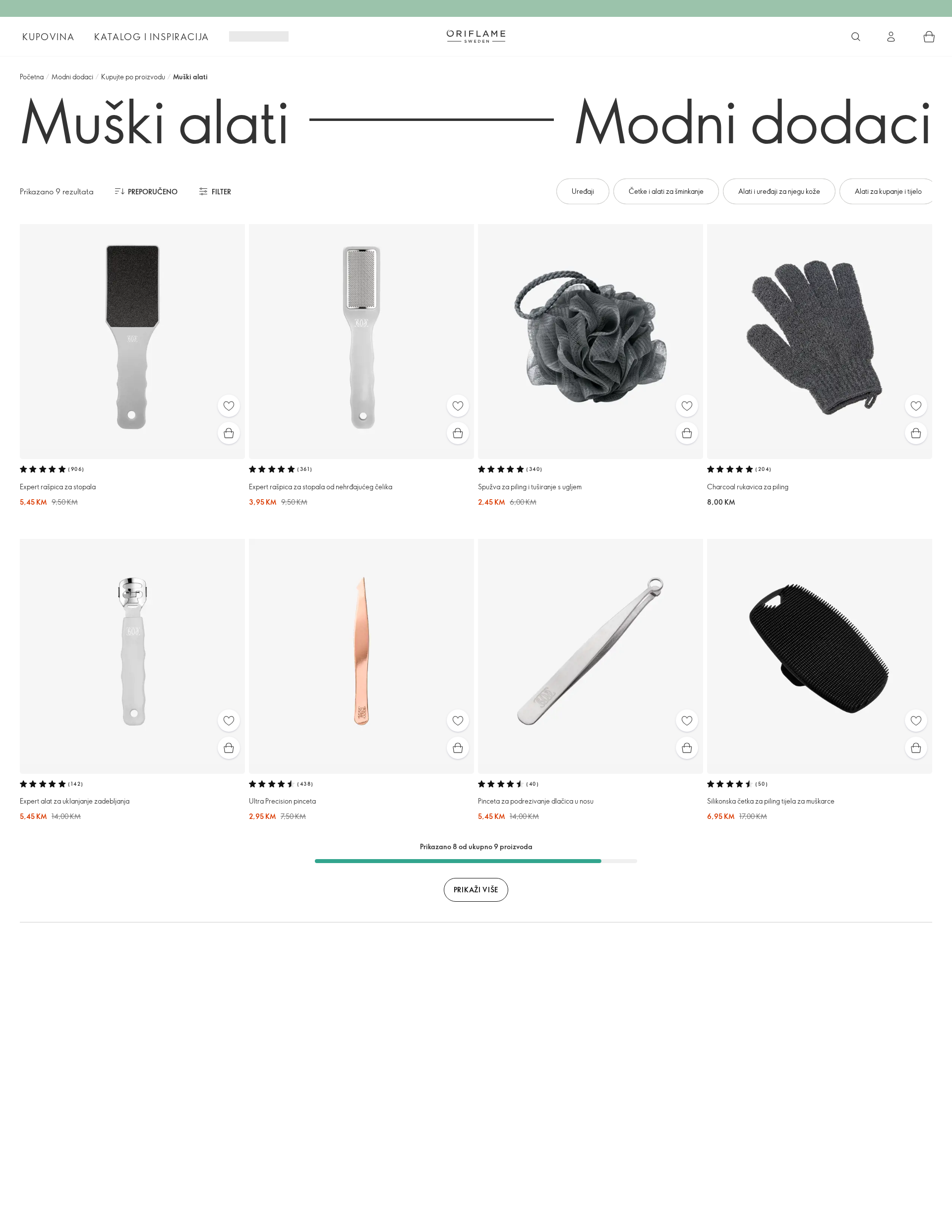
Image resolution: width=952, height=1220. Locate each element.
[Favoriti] (229, 406)
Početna (32, 76)
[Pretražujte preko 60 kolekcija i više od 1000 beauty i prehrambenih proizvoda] (855, 36)
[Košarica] (929, 36)
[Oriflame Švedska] (476, 36)
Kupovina (48, 37)
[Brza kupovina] (229, 433)
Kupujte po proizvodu (133, 76)
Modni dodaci (72, 76)
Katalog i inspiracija (151, 37)
